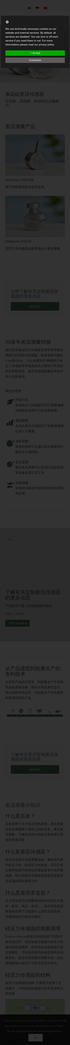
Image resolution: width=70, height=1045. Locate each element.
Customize (35, 60)
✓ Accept (35, 52)
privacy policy (46, 44)
